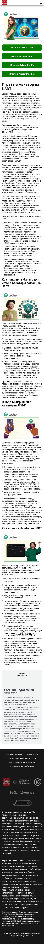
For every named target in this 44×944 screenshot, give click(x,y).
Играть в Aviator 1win (22, 47)
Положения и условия (14, 754)
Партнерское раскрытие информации (22, 762)
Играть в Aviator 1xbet (22, 56)
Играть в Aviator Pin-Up (22, 65)
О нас (34, 758)
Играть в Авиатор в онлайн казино (22, 766)
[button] (41, 3)
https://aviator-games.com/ (22, 935)
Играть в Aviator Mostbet (22, 74)
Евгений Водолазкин (19, 690)
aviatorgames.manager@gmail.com (23, 933)
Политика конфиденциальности (19, 758)
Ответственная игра (31, 754)
